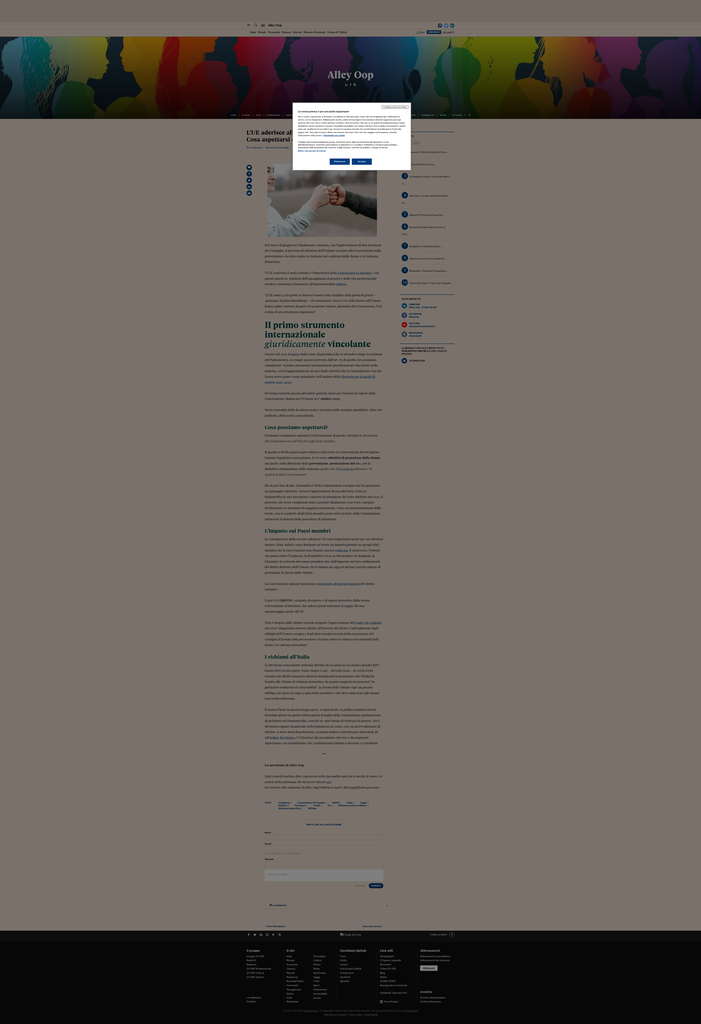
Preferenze (339, 161)
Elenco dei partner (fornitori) (312, 151)
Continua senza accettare (395, 107)
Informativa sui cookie (334, 135)
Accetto (362, 161)
